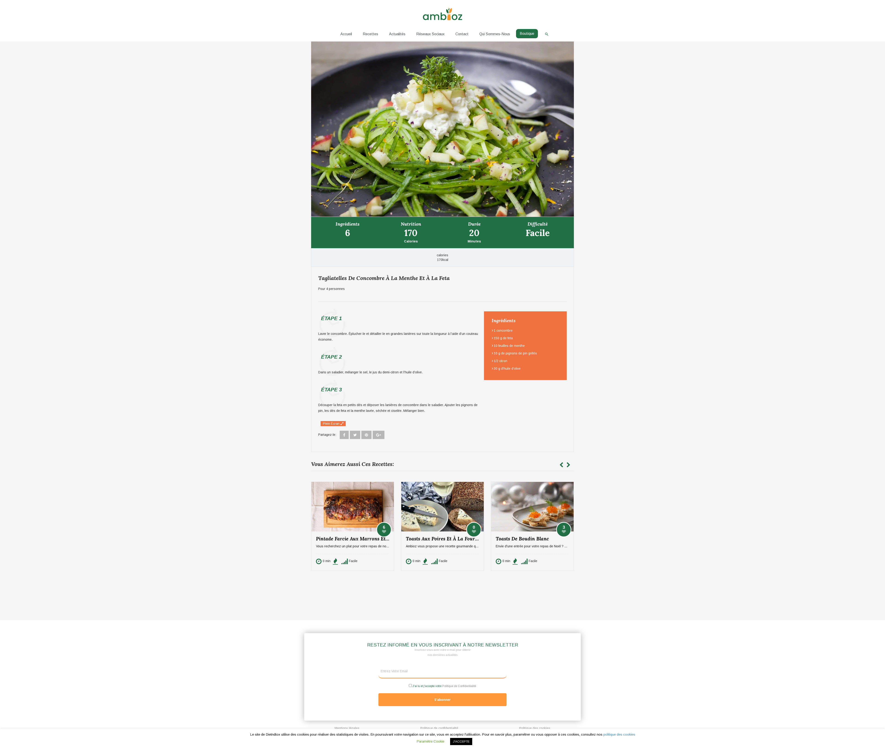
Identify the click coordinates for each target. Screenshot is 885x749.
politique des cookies (619, 734)
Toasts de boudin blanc (522, 539)
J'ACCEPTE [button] (461, 741)
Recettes (370, 34)
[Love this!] (384, 530)
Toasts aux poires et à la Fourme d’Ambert (445, 539)
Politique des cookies (534, 728)
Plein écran (331, 423)
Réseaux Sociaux (430, 34)
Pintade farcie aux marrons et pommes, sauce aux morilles (355, 539)
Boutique (527, 33)
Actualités (397, 34)
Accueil (346, 34)
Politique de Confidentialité (459, 686)
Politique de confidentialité (439, 728)
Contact (462, 34)
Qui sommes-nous (494, 34)
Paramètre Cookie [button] (430, 741)
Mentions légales (347, 728)
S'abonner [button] (442, 699)
